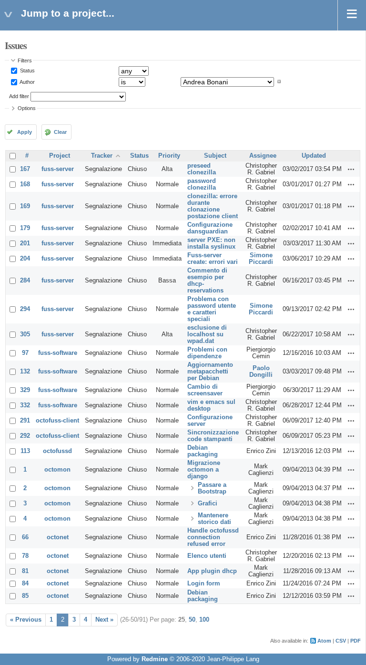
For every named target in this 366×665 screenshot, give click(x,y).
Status (27, 70)
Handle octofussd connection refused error (213, 537)
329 (25, 390)
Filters (25, 60)
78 (25, 556)
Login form (203, 583)
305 (25, 334)
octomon (57, 469)
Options (27, 108)
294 (25, 309)
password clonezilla (201, 184)
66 (25, 537)
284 (25, 280)
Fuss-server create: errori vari (212, 258)
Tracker (101, 155)
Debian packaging (202, 451)
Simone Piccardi (261, 258)
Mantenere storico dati (214, 518)
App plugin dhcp (212, 571)
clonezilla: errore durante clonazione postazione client (212, 206)
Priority (169, 155)
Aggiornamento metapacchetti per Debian (210, 372)
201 (25, 243)
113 (25, 451)
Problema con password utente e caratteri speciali (211, 309)
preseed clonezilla (201, 169)
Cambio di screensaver (205, 390)
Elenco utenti (206, 556)
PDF (355, 641)
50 (192, 619)
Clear (60, 132)
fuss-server (57, 169)
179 (25, 228)
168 (25, 184)
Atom (324, 641)
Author (27, 81)
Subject (215, 155)
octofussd (57, 451)
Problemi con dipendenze (207, 353)
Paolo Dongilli (261, 371)
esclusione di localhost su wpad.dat (207, 334)
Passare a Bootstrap (212, 488)
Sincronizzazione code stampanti (213, 436)
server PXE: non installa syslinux (211, 243)
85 (25, 596)
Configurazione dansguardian (210, 228)
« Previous (25, 619)
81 (25, 571)
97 (25, 353)
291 (25, 420)
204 (25, 258)
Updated (314, 155)
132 (25, 371)
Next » (104, 619)
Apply (24, 132)
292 (25, 436)
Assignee (262, 155)
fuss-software (57, 353)
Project (59, 155)
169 (25, 206)
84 (25, 583)
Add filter (19, 96)
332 (25, 405)
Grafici (207, 503)
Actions (351, 169)
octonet (58, 537)
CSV (341, 641)
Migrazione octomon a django (203, 470)
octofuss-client (57, 420)
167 (25, 169)
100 (204, 619)
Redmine (155, 659)
